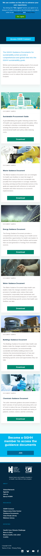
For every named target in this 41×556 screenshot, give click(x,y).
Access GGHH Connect (20, 39)
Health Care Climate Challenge (14, 530)
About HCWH (8, 497)
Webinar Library (8, 518)
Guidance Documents (11, 513)
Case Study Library (10, 516)
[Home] (14, 469)
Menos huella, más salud (11, 535)
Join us (5, 494)
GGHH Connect (8, 509)
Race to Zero (7, 532)
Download (20, 139)
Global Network (8, 490)
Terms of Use (18, 12)
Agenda (6, 492)
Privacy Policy (30, 12)
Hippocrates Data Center (12, 511)
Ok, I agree (20, 16)
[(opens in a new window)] (22, 551)
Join (20, 453)
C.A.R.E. (6, 537)
